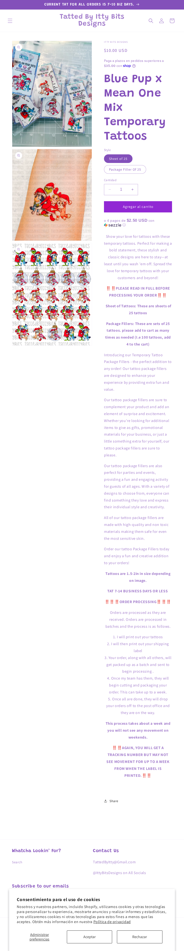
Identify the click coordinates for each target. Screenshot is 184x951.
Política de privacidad (112, 921)
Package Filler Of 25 (125, 169)
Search (17, 862)
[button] (10, 21)
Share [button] (113, 801)
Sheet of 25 (118, 159)
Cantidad (110, 180)
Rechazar (139, 936)
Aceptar (89, 936)
